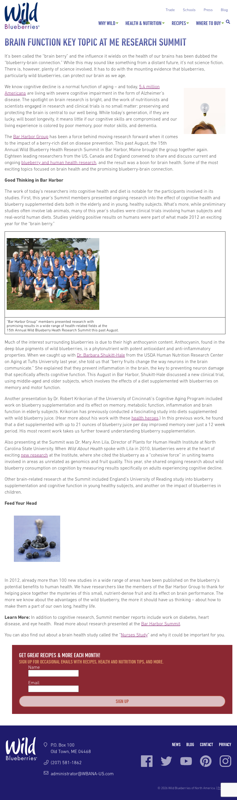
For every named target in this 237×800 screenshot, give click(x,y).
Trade (170, 10)
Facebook (147, 761)
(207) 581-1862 (66, 762)
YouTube (186, 761)
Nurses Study (134, 634)
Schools (189, 10)
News (176, 744)
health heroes (145, 417)
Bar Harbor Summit (160, 623)
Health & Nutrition (143, 23)
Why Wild (106, 23)
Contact (206, 744)
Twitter (166, 761)
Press (208, 10)
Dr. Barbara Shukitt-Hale (101, 355)
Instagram (225, 761)
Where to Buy (208, 23)
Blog (224, 10)
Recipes (179, 23)
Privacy (225, 744)
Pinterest (206, 761)
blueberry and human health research (58, 162)
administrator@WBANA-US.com (82, 773)
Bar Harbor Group (30, 136)
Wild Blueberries (22, 15)
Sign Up (122, 701)
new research (34, 455)
